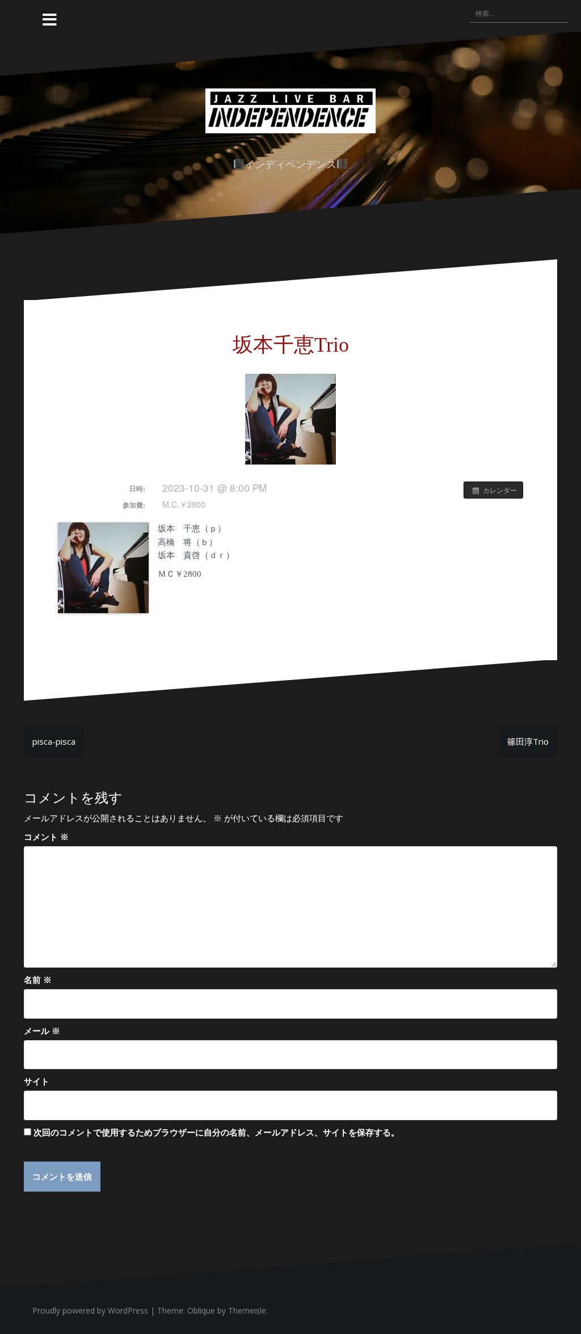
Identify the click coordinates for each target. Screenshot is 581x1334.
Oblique (201, 1310)
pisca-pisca (53, 741)
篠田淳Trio (528, 741)
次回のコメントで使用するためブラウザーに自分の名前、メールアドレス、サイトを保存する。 (216, 1132)
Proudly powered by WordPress (90, 1310)
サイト (36, 1081)
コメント (46, 836)
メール (42, 1030)
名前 (38, 979)
